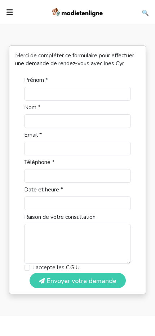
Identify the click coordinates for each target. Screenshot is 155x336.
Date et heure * (43, 190)
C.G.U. (73, 267)
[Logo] (77, 12)
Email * (33, 135)
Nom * (32, 107)
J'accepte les (57, 267)
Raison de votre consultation (60, 217)
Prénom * (36, 80)
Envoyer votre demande (80, 281)
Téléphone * (39, 162)
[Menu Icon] (9, 12)
